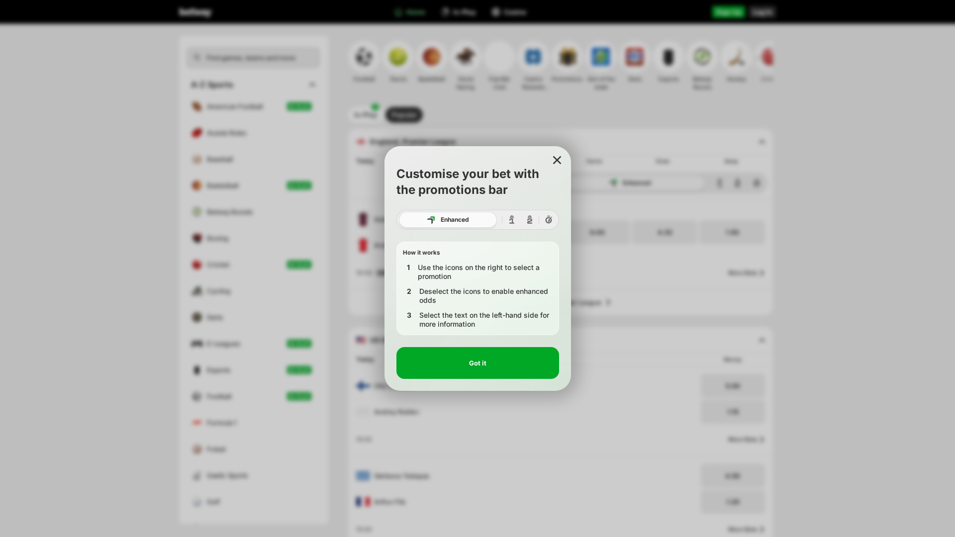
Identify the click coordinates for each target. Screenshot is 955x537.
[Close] (557, 160)
